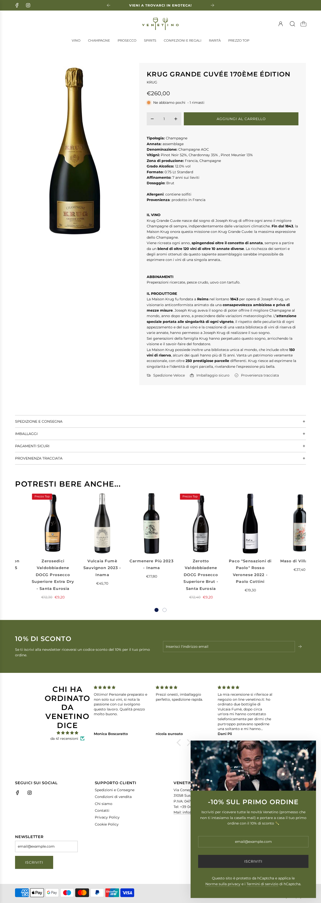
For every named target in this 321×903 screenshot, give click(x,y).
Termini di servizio (262, 884)
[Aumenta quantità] (175, 118)
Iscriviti (34, 862)
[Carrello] (303, 23)
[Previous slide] (109, 5)
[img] (67, 733)
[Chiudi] (306, 749)
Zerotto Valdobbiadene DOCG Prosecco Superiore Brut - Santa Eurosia (185, 575)
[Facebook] (17, 5)
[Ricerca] (292, 23)
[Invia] (300, 646)
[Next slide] (212, 5)
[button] (156, 610)
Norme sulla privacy (222, 884)
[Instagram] (28, 5)
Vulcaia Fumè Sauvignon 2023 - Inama (86, 568)
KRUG (152, 82)
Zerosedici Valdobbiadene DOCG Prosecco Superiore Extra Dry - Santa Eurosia (37, 575)
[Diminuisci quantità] (152, 118)
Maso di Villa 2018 (284, 561)
